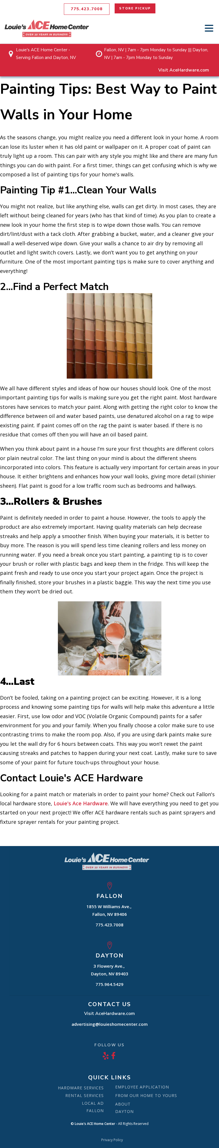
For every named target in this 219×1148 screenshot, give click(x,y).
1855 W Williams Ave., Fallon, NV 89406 (109, 910)
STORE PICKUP (135, 8)
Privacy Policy (112, 1140)
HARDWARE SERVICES (81, 1087)
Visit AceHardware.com (183, 70)
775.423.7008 (87, 9)
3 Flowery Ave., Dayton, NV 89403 (109, 970)
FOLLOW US (109, 1044)
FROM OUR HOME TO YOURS (146, 1095)
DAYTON (124, 1111)
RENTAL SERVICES (84, 1095)
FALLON (95, 1110)
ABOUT (123, 1104)
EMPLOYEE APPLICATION (142, 1087)
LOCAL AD (93, 1103)
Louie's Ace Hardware (81, 803)
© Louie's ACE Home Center (93, 1124)
